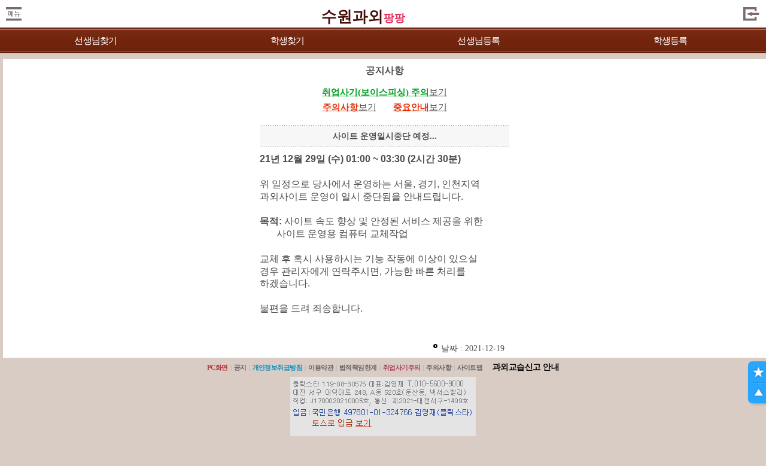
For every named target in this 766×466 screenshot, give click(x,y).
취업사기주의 (402, 367)
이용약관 (320, 367)
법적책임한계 (358, 367)
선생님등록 (478, 40)
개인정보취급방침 (278, 367)
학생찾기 (287, 40)
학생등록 (670, 40)
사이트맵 (469, 367)
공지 (240, 367)
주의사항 (438, 367)
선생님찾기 (95, 40)
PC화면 (217, 367)
